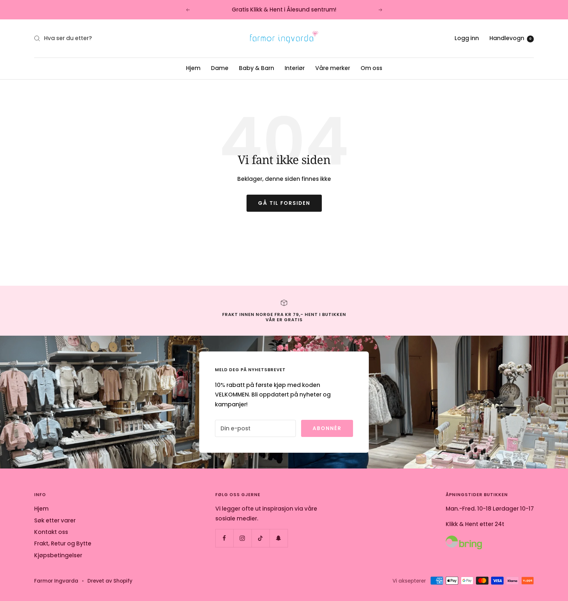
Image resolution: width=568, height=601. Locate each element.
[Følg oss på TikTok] (260, 538)
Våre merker (332, 68)
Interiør (295, 68)
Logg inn (467, 38)
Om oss (371, 68)
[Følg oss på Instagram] (242, 538)
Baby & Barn (256, 68)
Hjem (193, 68)
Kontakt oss (51, 532)
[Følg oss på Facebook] (224, 538)
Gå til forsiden (284, 203)
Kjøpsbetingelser (58, 555)
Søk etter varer (55, 520)
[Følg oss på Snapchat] (279, 538)
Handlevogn (510, 38)
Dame (219, 68)
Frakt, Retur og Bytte (62, 543)
